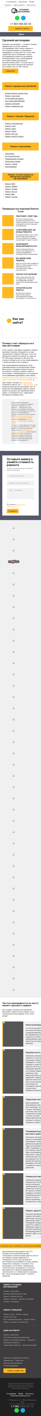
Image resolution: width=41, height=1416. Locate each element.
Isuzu (4, 379)
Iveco (35, 377)
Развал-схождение (11, 1302)
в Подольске (27, 383)
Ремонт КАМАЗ (11, 186)
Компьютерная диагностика (16, 93)
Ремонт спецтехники (20, 146)
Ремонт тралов (11, 164)
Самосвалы (9, 154)
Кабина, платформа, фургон (14, 1340)
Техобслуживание (10, 1366)
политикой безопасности (16, 505)
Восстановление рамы (12, 1319)
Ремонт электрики (12, 96)
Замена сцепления (12, 104)
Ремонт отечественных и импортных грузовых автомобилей (20, 177)
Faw (8, 379)
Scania (15, 377)
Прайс (32, 2)
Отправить (12, 511)
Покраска (31, 1340)
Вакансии (23, 2)
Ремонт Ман (10, 194)
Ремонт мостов (11, 134)
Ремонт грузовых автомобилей (20, 86)
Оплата (8, 5)
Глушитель (19, 1360)
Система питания (29, 1345)
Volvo (30, 377)
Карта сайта (19, 5)
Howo (13, 379)
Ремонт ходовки (10, 1299)
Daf (25, 377)
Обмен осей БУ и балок (14, 136)
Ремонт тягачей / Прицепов (20, 116)
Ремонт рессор (9, 1317)
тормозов (20, 421)
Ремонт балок (10, 131)
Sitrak (19, 379)
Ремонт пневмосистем (14, 106)
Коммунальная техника (14, 159)
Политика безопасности (20, 1396)
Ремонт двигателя (11, 1335)
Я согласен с (16, 505)
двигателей (26, 417)
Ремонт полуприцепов (14, 124)
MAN (21, 377)
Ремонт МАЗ (10, 184)
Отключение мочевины (14, 99)
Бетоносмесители (12, 156)
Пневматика (8, 1360)
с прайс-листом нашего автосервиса (22, 431)
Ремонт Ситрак (11, 197)
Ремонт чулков (22, 1314)
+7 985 (20, 24)
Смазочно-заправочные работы (16, 1358)
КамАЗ (5, 377)
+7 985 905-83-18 (28, 385)
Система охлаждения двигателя (16, 1337)
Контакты (31, 5)
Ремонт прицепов (12, 1310)
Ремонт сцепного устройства (15, 1322)
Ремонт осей (10, 126)
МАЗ (10, 377)
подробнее (10, 71)
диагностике (21, 416)
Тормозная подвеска (12, 1345)
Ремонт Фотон (11, 192)
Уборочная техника (12, 161)
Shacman (25, 379)
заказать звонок (22, 28)
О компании (11, 2)
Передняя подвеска (11, 1343)
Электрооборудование (12, 1363)
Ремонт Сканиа (11, 189)
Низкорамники (11, 167)
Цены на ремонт (11, 1330)
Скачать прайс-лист (15, 1371)
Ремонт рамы (10, 129)
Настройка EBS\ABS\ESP (15, 101)
